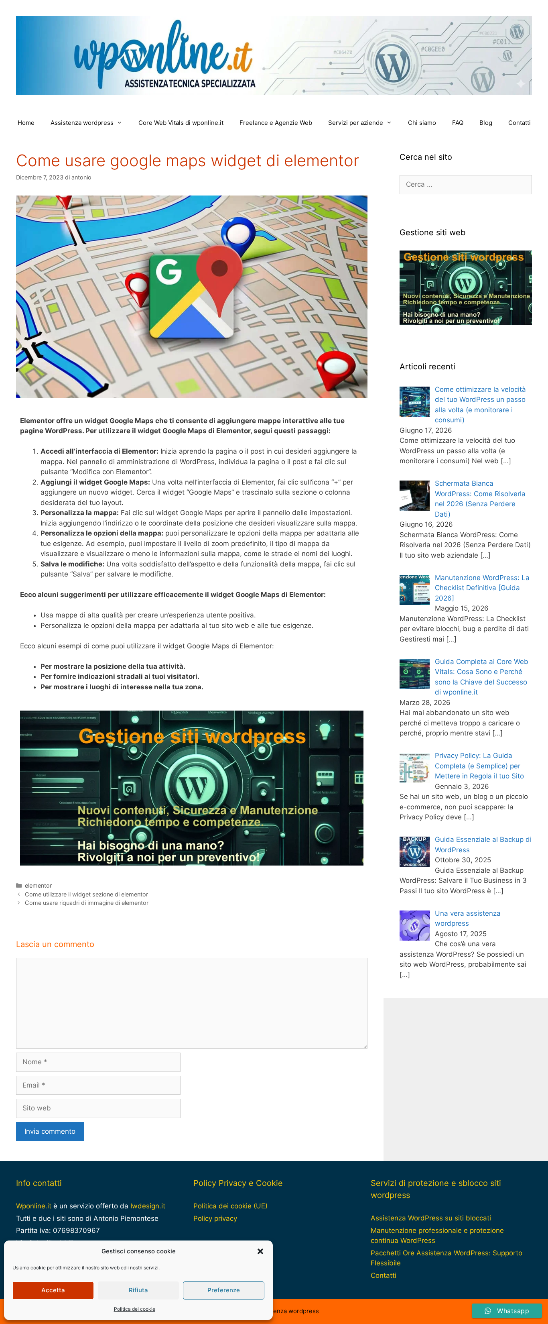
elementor (38, 885)
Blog (485, 122)
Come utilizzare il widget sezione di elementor (86, 894)
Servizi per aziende (355, 122)
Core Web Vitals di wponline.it (180, 122)
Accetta (53, 1290)
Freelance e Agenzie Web (275, 122)
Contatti (519, 122)
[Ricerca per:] (466, 184)
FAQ (457, 122)
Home (26, 122)
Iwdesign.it (147, 1206)
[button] (260, 1251)
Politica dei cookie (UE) (230, 1206)
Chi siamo (422, 122)
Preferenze (223, 1290)
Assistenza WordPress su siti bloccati (431, 1218)
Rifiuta (138, 1290)
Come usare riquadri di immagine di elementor (86, 902)
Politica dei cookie (134, 1309)
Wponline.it (33, 1206)
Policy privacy (215, 1218)
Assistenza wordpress (82, 122)
